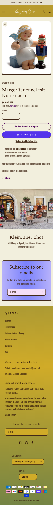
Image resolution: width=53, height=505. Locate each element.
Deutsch (25, 476)
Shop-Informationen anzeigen (18, 155)
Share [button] (7, 178)
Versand (13, 106)
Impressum (10, 327)
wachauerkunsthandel (25, 501)
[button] (3, 11)
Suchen (8, 320)
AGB (6, 351)
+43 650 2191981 (20, 374)
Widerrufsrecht (11, 339)
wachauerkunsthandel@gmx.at (26, 368)
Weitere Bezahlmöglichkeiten (26, 141)
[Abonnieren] (42, 292)
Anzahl (4, 110)
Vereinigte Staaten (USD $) (25, 461)
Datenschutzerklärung (14, 333)
